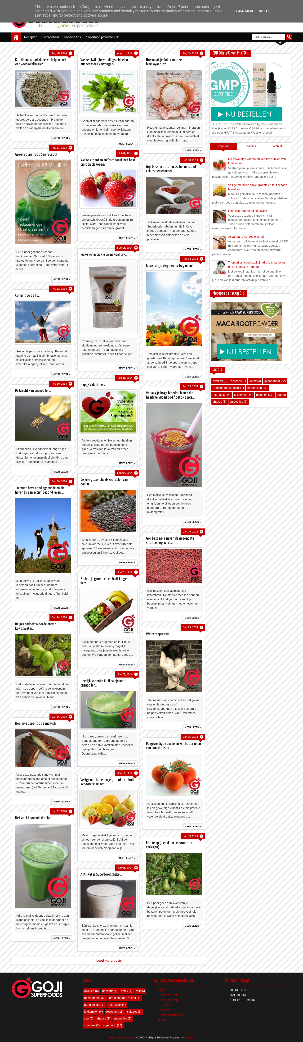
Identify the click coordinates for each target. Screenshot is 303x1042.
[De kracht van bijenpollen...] (43, 418)
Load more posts (109, 960)
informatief (219, 394)
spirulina (89, 1025)
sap (279, 394)
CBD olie (163, 1005)
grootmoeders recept (226, 388)
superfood (109, 1025)
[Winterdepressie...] (174, 666)
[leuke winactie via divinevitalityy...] (108, 296)
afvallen (218, 381)
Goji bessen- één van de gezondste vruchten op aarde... (170, 541)
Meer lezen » (61, 138)
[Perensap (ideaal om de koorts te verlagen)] (174, 874)
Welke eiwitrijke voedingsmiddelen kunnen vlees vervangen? (104, 62)
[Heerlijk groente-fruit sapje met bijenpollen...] (108, 710)
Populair (223, 146)
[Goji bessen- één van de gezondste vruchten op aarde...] (174, 565)
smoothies (236, 401)
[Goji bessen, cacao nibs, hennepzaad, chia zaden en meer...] (174, 195)
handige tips (255, 388)
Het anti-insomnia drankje (33, 818)
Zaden (161, 1020)
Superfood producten (100, 37)
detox (253, 381)
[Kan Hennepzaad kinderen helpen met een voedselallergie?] (43, 89)
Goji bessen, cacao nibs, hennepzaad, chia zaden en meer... (171, 169)
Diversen (163, 1010)
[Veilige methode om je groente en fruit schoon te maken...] (108, 808)
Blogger (188, 1037)
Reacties (250, 146)
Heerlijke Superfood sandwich (35, 724)
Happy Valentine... (92, 385)
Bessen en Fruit (167, 995)
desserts (236, 381)
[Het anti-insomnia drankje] (43, 866)
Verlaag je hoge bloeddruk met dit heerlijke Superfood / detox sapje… (170, 395)
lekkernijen (241, 394)
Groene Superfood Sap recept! (36, 155)
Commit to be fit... (27, 296)
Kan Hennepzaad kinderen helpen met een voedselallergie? (40, 62)
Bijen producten (167, 1000)
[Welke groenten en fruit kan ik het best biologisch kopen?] (108, 189)
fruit (138, 991)
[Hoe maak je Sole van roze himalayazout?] (174, 95)
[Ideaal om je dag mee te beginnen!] (174, 308)
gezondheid (272, 381)
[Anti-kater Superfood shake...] (108, 899)
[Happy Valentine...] (108, 411)
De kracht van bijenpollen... (33, 391)
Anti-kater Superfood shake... (101, 875)
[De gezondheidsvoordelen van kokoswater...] (43, 655)
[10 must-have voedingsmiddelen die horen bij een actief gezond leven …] (43, 535)
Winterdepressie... (158, 634)
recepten (261, 394)
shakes (217, 401)
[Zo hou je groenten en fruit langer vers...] (108, 611)
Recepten (30, 37)
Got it (264, 11)
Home (16, 37)
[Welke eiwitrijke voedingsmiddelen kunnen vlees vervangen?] (108, 91)
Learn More (244, 11)
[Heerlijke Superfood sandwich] (43, 748)
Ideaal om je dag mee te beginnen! (169, 266)
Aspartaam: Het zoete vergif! (246, 236)
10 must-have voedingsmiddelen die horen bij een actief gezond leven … (39, 490)
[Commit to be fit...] (43, 322)
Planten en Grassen (170, 1015)
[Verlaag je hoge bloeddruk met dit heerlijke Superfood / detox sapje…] (174, 445)
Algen (161, 990)
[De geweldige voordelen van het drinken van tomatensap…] (174, 775)
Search (289, 37)
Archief (277, 146)
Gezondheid (50, 37)
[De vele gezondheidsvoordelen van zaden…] (108, 511)
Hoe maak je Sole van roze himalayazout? (164, 62)
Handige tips (72, 37)
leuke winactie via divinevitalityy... (103, 255)
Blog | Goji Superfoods (123, 1037)
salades (132, 1011)
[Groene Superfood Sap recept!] (43, 202)
